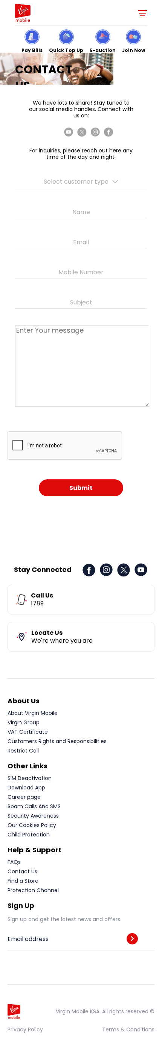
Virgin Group (24, 722)
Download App (26, 787)
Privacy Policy (25, 1029)
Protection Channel (33, 890)
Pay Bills (32, 50)
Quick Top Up (66, 50)
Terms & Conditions (128, 1029)
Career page (24, 797)
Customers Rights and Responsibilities (57, 741)
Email (81, 242)
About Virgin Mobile (33, 713)
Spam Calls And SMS (34, 806)
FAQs (14, 862)
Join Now (133, 50)
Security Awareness (33, 816)
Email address (28, 939)
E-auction (103, 50)
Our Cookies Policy (32, 825)
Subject (81, 302)
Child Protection (29, 834)
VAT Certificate (28, 732)
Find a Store (23, 881)
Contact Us (22, 871)
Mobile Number (81, 272)
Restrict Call (23, 750)
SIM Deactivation (30, 778)
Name (81, 212)
